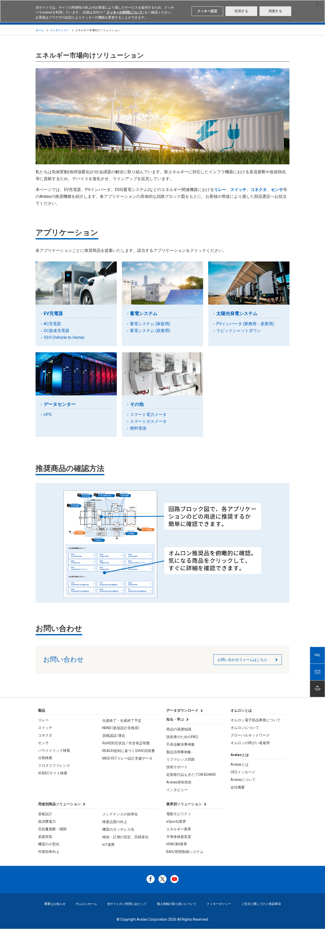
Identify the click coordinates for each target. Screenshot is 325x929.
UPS (48, 414)
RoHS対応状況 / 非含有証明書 (126, 743)
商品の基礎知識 (178, 729)
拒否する (241, 11)
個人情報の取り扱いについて (177, 904)
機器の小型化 (48, 844)
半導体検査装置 (178, 837)
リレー (43, 720)
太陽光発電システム (237, 313)
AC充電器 (53, 323)
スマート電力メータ (149, 414)
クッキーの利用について (124, 12)
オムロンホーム (86, 904)
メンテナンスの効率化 (120, 814)
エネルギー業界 (178, 829)
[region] (162, 11)
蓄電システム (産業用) (150, 330)
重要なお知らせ (55, 904)
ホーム (40, 30)
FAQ (317, 655)
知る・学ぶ (175, 719)
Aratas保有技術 (178, 782)
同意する (275, 11)
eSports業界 (176, 821)
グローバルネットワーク (250, 735)
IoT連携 (108, 845)
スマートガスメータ (149, 421)
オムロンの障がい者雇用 (250, 743)
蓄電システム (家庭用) (150, 323)
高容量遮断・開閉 (52, 829)
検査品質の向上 (114, 822)
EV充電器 (54, 313)
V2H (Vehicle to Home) (64, 337)
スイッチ (45, 728)
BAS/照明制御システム (184, 852)
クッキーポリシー (219, 904)
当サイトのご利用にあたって (127, 904)
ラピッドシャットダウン (239, 330)
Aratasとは (240, 764)
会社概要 (238, 787)
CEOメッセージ (243, 772)
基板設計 (45, 814)
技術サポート (177, 767)
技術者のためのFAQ (182, 737)
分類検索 (45, 758)
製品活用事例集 (178, 752)
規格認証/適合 (113, 735)
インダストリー (59, 30)
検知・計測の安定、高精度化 (125, 837)
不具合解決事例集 (180, 744)
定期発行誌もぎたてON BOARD (191, 775)
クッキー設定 (207, 11)
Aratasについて (243, 780)
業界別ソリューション (184, 804)
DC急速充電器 (57, 330)
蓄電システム (144, 313)
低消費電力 (47, 821)
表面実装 (45, 837)
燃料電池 (138, 428)
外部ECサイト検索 (52, 773)
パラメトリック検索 (54, 750)
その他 (138, 404)
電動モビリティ (178, 814)
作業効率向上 (48, 852)
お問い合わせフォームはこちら (242, 660)
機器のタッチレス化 (118, 829)
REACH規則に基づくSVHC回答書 (128, 751)
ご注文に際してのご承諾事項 (261, 904)
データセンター (60, 404)
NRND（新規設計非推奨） (121, 728)
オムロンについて (245, 728)
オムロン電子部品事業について (255, 720)
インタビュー (177, 790)
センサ (43, 743)
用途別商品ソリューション (59, 804)
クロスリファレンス (54, 765)
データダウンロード (182, 710)
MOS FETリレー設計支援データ (127, 758)
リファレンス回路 (180, 759)
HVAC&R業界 (176, 844)
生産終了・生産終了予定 (121, 720)
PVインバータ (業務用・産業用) (245, 323)
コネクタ (45, 735)
